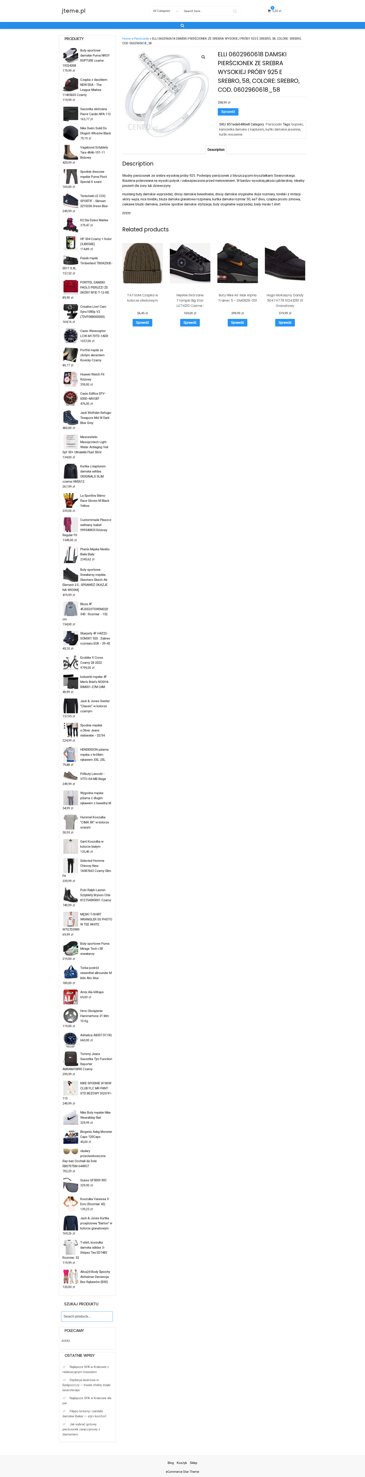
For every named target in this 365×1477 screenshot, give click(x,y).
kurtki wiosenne (230, 134)
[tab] (216, 149)
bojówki (297, 124)
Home (126, 38)
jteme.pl (74, 10)
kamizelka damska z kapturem (241, 129)
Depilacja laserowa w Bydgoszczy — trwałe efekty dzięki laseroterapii (86, 1385)
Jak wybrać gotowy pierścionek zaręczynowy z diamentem (81, 1429)
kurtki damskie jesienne (283, 129)
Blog (171, 1463)
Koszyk (182, 1463)
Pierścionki (141, 38)
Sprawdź (228, 111)
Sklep (193, 1463)
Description (216, 150)
